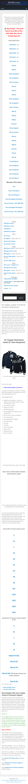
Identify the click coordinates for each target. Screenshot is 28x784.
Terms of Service (10, 782)
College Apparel (8, 281)
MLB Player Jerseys (9, 226)
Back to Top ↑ (18, 782)
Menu (2, 8)
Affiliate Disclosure (14, 780)
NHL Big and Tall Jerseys (10, 267)
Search (5, 295)
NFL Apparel (7, 238)
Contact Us (22, 780)
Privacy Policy (5, 780)
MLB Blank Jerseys (9, 223)
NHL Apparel (7, 270)
